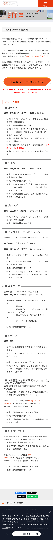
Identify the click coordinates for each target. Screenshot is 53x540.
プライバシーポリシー (27, 524)
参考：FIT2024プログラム (37, 56)
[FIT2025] (3, 503)
